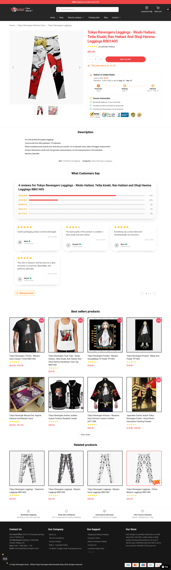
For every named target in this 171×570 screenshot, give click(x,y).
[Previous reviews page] (142, 293)
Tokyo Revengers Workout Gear (31, 25)
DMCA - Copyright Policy (58, 545)
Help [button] (166, 567)
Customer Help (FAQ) (96, 549)
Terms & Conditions (56, 538)
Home (12, 25)
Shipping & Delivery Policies (98, 535)
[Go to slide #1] (40, 110)
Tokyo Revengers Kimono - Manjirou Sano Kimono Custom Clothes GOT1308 (103, 418)
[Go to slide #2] (53, 110)
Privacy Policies (55, 542)
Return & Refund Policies (97, 542)
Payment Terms (94, 538)
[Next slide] (79, 67)
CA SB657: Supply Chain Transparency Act (65, 549)
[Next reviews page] (154, 293)
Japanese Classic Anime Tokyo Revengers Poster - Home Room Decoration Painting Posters (140, 418)
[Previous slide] (13, 67)
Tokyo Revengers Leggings (60, 25)
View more (85, 435)
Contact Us (92, 545)
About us (52, 535)
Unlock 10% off (5, 559)
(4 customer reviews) (107, 47)
